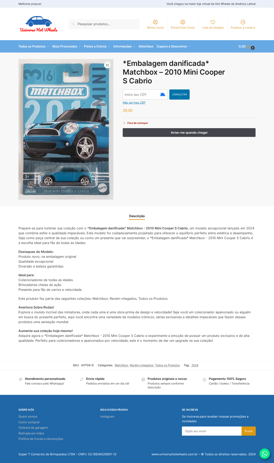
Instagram (107, 416)
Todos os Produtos (167, 365)
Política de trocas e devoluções (40, 439)
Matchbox (121, 365)
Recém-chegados (141, 365)
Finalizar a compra (243, 27)
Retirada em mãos (31, 433)
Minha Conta (155, 27)
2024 (194, 365)
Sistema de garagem (33, 428)
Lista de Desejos (213, 27)
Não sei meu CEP (134, 102)
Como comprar (29, 422)
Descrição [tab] (137, 216)
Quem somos (27, 416)
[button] (247, 46)
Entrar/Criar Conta (183, 27)
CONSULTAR (179, 94)
